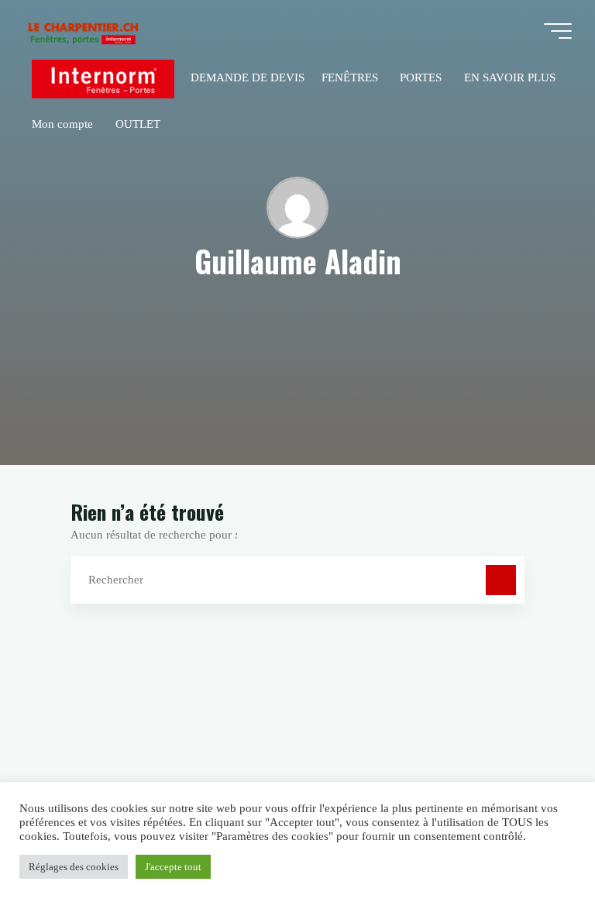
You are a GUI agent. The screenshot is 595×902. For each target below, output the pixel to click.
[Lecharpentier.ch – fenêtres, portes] (82, 30)
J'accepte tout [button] (173, 867)
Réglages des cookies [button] (74, 867)
